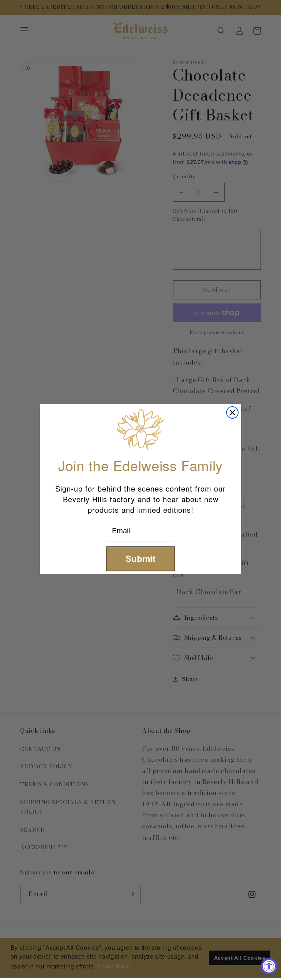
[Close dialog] (232, 412)
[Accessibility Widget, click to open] (269, 966)
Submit (140, 559)
